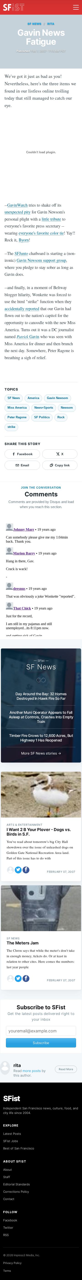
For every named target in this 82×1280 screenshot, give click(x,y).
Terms (7, 1270)
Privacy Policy (12, 1263)
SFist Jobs (10, 1141)
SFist (11, 1098)
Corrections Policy (16, 1191)
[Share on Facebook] (26, 870)
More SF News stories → (41, 753)
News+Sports (43, 407)
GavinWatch (17, 205)
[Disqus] (41, 579)
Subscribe (41, 1043)
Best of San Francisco (18, 1148)
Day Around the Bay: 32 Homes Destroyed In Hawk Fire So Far (41, 696)
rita (50, 23)
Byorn (24, 240)
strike (11, 427)
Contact (8, 1199)
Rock (60, 417)
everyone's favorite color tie (41, 233)
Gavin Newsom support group (41, 260)
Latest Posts (12, 1133)
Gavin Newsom (57, 398)
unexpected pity (18, 212)
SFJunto (21, 253)
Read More (66, 1069)
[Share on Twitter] (18, 870)
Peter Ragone (17, 417)
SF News (35, 23)
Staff (6, 1177)
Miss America (17, 407)
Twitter (8, 1227)
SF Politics (42, 417)
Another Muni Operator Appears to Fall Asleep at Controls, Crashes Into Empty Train (41, 717)
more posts (32, 1071)
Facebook (10, 1220)
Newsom (67, 407)
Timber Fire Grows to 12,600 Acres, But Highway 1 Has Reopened (41, 737)
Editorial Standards (16, 1184)
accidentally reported (22, 308)
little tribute (51, 219)
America (33, 398)
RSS (6, 1235)
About (7, 1169)
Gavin (28, 336)
